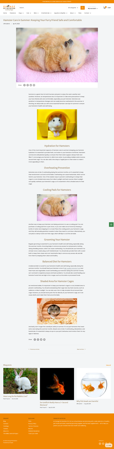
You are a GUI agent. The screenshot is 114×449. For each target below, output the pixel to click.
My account (92, 8)
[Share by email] (34, 85)
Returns (30, 428)
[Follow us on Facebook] (100, 443)
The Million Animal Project (10, 433)
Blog (4, 421)
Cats (27, 13)
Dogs (20, 13)
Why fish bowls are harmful (87, 401)
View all (108, 365)
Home (5, 13)
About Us (6, 431)
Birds (35, 13)
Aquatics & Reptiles (59, 13)
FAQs (79, 13)
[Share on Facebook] (24, 85)
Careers (5, 428)
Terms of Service (33, 426)
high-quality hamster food (72, 268)
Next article (80, 349)
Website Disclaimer (34, 431)
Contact (86, 13)
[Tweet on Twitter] (31, 85)
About (72, 13)
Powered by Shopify (8, 442)
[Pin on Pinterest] (27, 85)
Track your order (33, 433)
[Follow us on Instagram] (103, 443)
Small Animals (45, 13)
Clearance (13, 13)
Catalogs (6, 426)
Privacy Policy (32, 423)
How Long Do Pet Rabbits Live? (15, 396)
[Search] (83, 8)
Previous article (34, 349)
